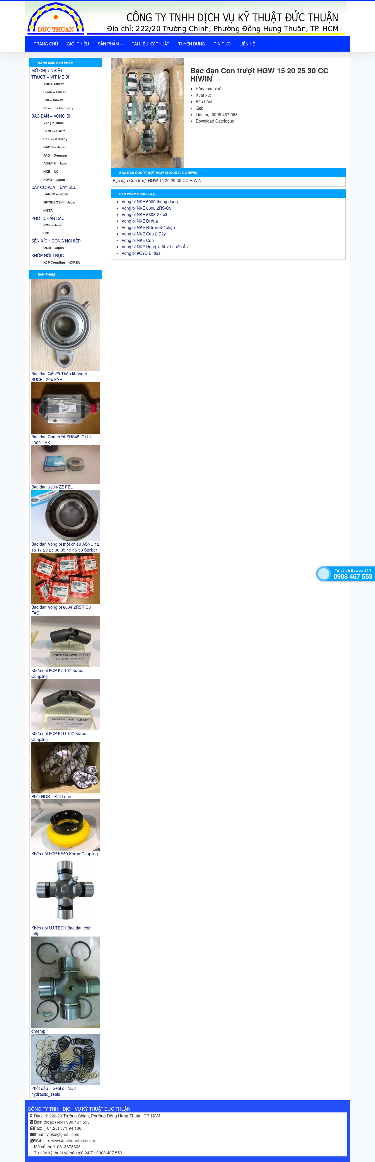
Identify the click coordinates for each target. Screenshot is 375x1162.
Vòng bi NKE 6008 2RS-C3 (146, 208)
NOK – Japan (53, 225)
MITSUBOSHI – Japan (59, 202)
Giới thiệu (78, 44)
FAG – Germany (55, 155)
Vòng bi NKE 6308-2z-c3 (144, 214)
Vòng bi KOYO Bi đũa (141, 253)
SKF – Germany (55, 139)
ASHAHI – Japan (56, 163)
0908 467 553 (353, 576)
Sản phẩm (109, 44)
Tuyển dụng (191, 44)
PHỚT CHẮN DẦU (47, 218)
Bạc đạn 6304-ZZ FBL (52, 487)
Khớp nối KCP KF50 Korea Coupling (64, 853)
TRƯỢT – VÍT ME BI (50, 77)
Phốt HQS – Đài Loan (51, 796)
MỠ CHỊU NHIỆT (47, 70)
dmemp (38, 1031)
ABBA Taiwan (53, 84)
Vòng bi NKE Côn (138, 240)
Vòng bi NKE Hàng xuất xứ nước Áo (155, 247)
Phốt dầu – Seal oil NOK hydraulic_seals (53, 1091)
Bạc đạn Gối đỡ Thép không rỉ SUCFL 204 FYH (59, 376)
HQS (46, 233)
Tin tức (222, 44)
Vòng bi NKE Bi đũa (140, 221)
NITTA (48, 210)
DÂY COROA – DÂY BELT (55, 187)
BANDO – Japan (55, 194)
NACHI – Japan (55, 147)
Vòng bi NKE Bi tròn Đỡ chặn (148, 227)
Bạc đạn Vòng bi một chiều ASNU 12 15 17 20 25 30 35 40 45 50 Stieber (65, 547)
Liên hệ (247, 44)
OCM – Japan (53, 247)
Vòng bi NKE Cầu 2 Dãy (144, 234)
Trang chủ (46, 44)
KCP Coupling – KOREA (61, 262)
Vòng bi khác (53, 123)
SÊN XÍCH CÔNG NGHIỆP (56, 241)
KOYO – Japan (54, 179)
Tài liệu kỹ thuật (150, 44)
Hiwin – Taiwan (55, 92)
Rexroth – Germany (58, 108)
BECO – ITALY (54, 131)
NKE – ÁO (51, 171)
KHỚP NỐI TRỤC (47, 255)
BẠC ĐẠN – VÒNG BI (50, 116)
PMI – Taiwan (53, 100)
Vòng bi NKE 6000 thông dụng (150, 201)
